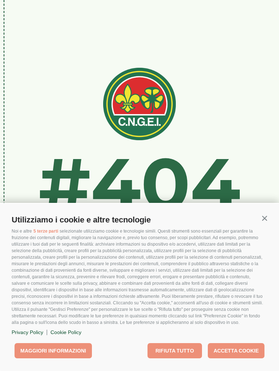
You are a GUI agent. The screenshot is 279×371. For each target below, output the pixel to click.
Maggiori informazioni (53, 351)
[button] (264, 218)
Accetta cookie (236, 351)
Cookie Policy (65, 332)
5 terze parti (45, 231)
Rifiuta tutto (174, 351)
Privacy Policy (27, 332)
